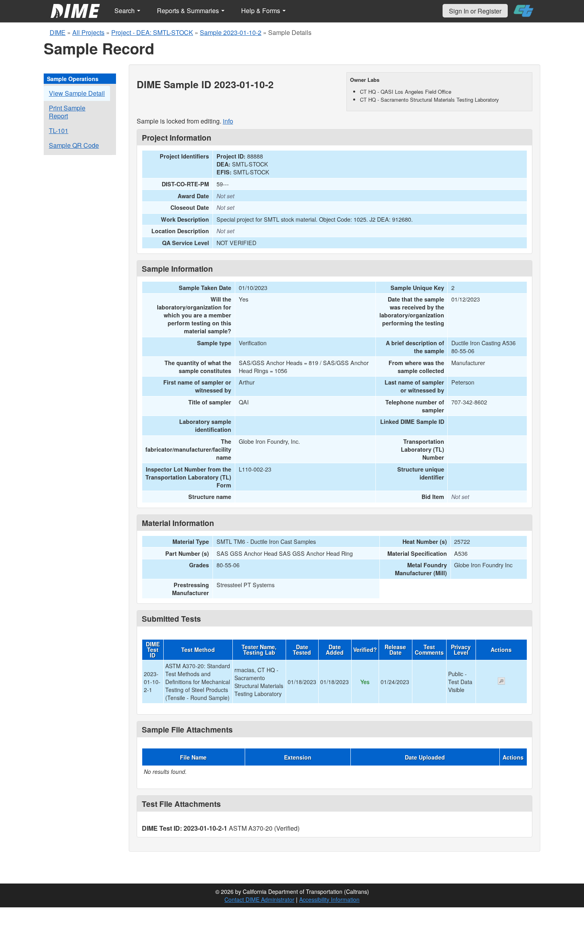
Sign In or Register (475, 10)
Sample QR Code (74, 145)
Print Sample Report (67, 111)
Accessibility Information (329, 899)
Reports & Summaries (188, 10)
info (228, 121)
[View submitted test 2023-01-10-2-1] (501, 682)
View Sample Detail (77, 93)
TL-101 (58, 130)
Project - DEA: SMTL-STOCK (152, 32)
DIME (58, 32)
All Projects (88, 32)
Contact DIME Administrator (259, 899)
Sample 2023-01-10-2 (230, 32)
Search (125, 10)
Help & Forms (261, 10)
